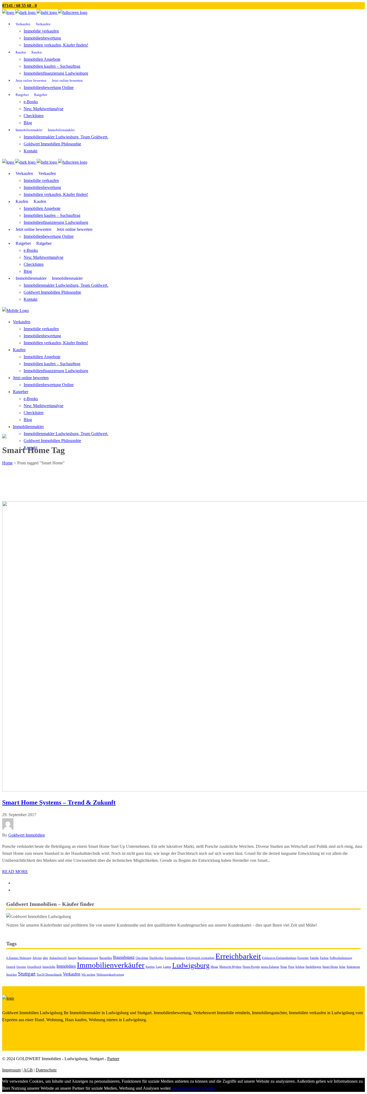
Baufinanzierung (88, 957)
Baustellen (105, 957)
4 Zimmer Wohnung (18, 957)
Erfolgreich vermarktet (200, 957)
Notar (283, 966)
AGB (28, 1070)
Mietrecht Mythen (230, 966)
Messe (214, 966)
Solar (342, 966)
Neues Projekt (251, 966)
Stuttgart (26, 974)
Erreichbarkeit (238, 956)
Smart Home (330, 966)
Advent (37, 957)
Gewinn (21, 966)
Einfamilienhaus (175, 957)
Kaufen (150, 966)
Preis (291, 966)
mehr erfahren (203, 1088)
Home (7, 463)
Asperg (72, 957)
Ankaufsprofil (58, 957)
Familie (314, 957)
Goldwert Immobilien (26, 835)
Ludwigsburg (191, 965)
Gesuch (10, 966)
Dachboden (156, 957)
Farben (324, 957)
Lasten (167, 966)
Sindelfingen (313, 966)
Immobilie (48, 966)
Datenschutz (46, 1070)
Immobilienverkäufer (111, 965)
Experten (303, 957)
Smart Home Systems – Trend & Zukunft (59, 802)
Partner (113, 1058)
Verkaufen (71, 974)
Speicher (11, 974)
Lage (159, 966)
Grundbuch (34, 966)
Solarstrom (353, 966)
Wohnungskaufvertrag (110, 974)
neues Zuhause (270, 966)
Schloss (299, 966)
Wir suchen (88, 974)
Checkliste (142, 957)
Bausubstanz (124, 957)
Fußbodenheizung (341, 957)
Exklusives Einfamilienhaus (279, 957)
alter (45, 957)
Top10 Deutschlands (49, 974)
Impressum (11, 1070)
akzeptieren (182, 1088)
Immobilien (66, 966)
